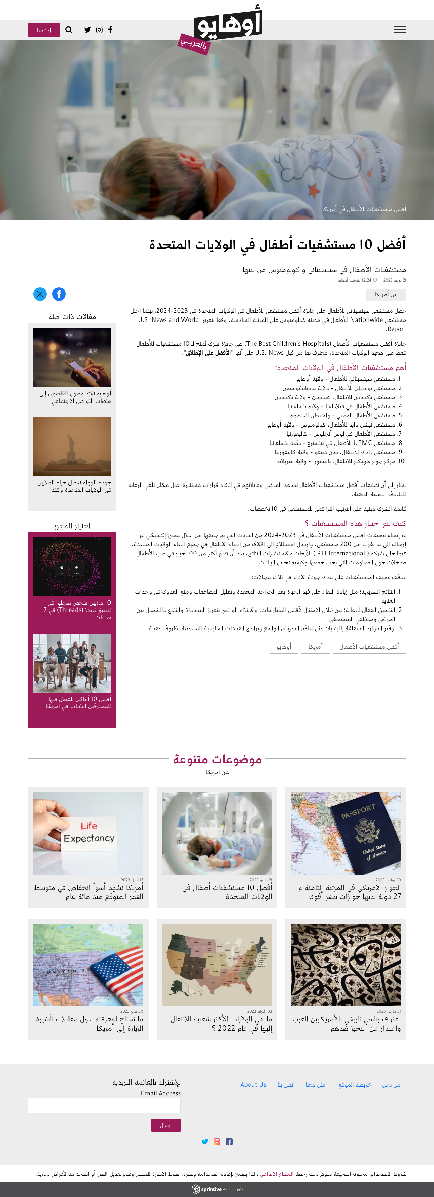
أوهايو (284, 646)
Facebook (110, 30)
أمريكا (315, 646)
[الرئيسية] (219, 30)
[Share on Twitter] (40, 294)
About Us (253, 1084)
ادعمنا (44, 30)
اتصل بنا (286, 1084)
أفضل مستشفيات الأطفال (369, 646)
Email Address (161, 1093)
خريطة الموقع (354, 1084)
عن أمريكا (386, 294)
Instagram (99, 30)
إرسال (166, 1125)
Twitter (87, 30)
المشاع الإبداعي (277, 1173)
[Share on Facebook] (59, 294)
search (69, 29)
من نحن (391, 1084)
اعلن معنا (316, 1084)
